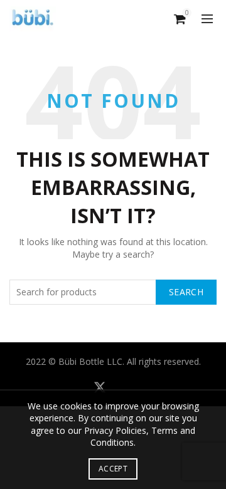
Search (186, 292)
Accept (113, 468)
